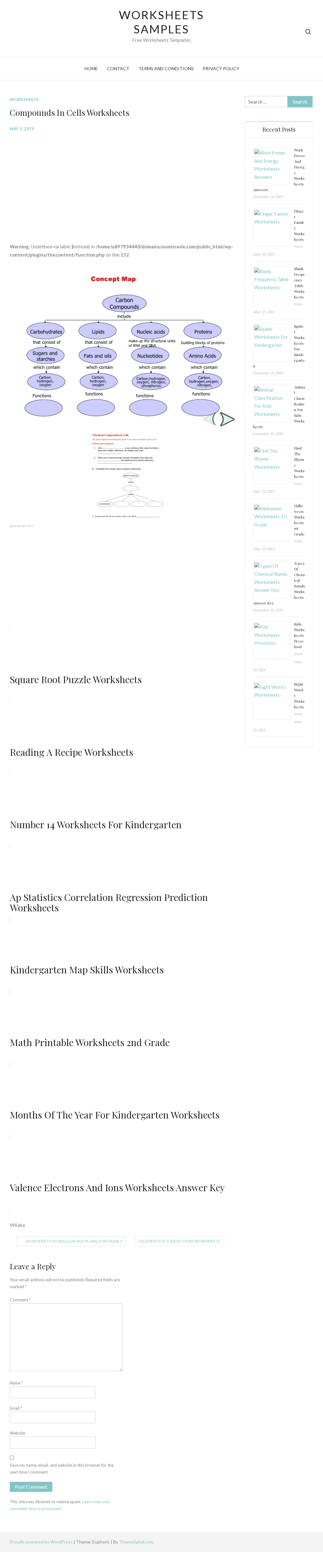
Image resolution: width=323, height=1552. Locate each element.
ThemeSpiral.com (136, 1541)
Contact (118, 68)
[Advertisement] (122, 183)
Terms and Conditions (166, 68)
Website (17, 1433)
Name (16, 1382)
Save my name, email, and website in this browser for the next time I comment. (62, 1469)
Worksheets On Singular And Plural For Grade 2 (74, 1241)
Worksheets (24, 99)
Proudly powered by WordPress (41, 1541)
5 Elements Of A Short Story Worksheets (179, 1241)
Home (91, 68)
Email (16, 1408)
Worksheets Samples (161, 22)
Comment (20, 1299)
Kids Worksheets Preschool (299, 635)
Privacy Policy (221, 68)
